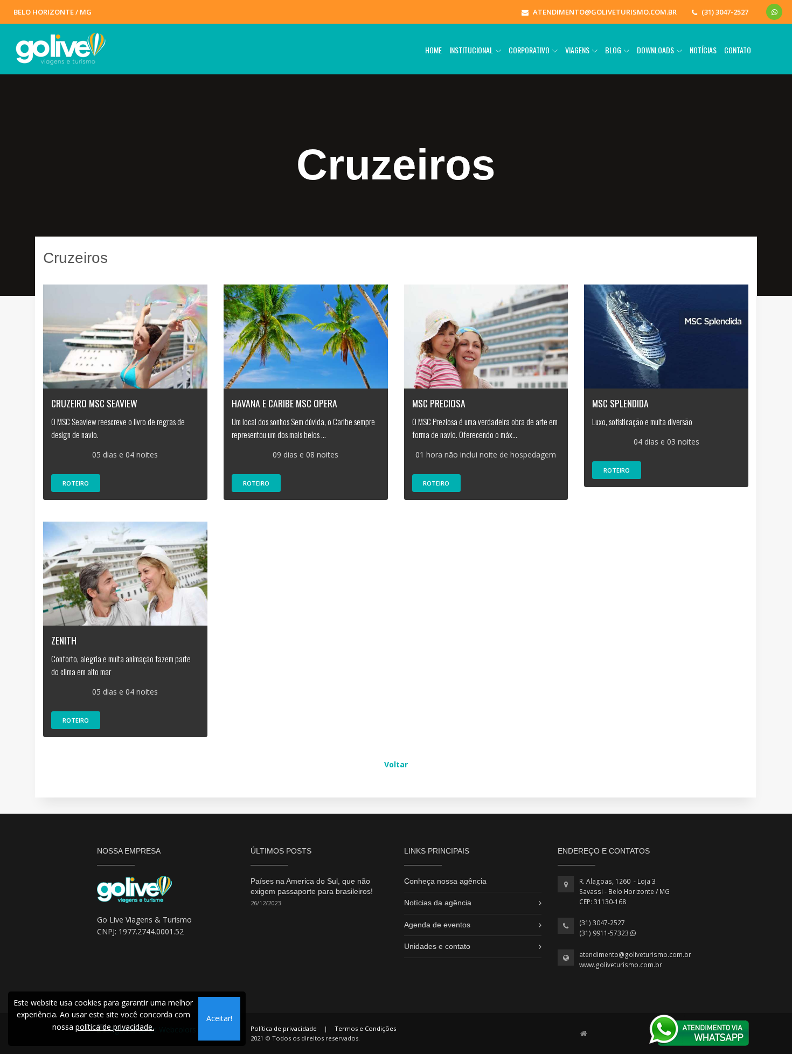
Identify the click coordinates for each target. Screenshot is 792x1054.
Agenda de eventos (437, 924)
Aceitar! (219, 1018)
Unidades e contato (437, 946)
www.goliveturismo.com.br (620, 964)
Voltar (396, 764)
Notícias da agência (437, 902)
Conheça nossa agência (445, 881)
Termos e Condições (365, 1028)
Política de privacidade (284, 1028)
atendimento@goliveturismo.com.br (635, 954)
